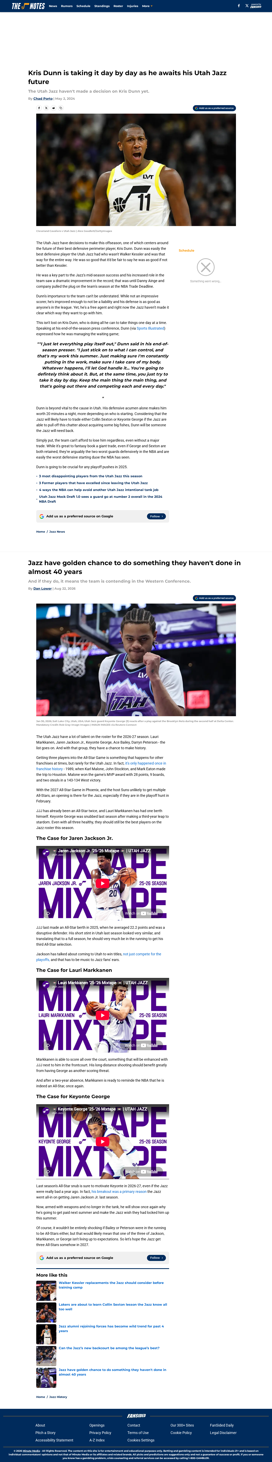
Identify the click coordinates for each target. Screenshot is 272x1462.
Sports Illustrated (150, 328)
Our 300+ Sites (182, 1425)
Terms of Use (138, 1433)
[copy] (61, 108)
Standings (102, 6)
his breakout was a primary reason (119, 1191)
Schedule (83, 6)
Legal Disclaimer (223, 1433)
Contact (133, 1425)
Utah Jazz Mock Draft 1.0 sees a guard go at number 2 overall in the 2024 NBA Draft (100, 499)
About (40, 1425)
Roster (118, 6)
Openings (96, 1425)
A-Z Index (97, 1440)
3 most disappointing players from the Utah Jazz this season (90, 476)
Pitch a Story (45, 1433)
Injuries (132, 6)
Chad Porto (43, 99)
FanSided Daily (222, 1425)
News (53, 6)
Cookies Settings (140, 1440)
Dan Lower (42, 588)
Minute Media (31, 1450)
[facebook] (239, 5)
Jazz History (58, 1397)
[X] (247, 5)
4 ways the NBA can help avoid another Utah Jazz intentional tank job (98, 490)
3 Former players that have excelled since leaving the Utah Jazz (93, 483)
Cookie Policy (181, 1433)
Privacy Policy (100, 1433)
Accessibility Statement (54, 1440)
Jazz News (57, 531)
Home (40, 531)
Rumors (66, 6)
